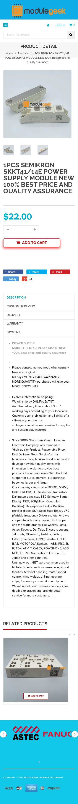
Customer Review (21, 306)
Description (16, 297)
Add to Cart (34, 242)
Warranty (15, 323)
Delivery (13, 315)
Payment (13, 332)
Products (23, 53)
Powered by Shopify (51, 777)
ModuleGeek (31, 777)
